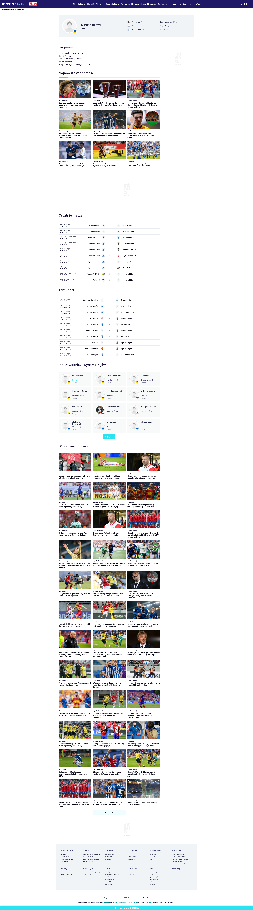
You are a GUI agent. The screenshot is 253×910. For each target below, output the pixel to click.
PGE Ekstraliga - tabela (89, 856)
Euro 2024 (64, 854)
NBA (128, 854)
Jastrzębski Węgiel (177, 861)
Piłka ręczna (89, 868)
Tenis (108, 868)
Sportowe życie (154, 877)
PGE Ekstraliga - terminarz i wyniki (92, 854)
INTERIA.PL (148, 902)
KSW (151, 859)
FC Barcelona (64, 864)
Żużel (86, 850)
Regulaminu (105, 902)
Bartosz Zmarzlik (88, 861)
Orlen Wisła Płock (88, 874)
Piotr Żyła (108, 859)
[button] (100, 4)
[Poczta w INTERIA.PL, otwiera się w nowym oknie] (245, 4)
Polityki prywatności (117, 902)
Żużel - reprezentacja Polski (91, 859)
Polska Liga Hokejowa (67, 877)
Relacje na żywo (154, 872)
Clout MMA (153, 856)
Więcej (107, 437)
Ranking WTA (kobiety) (111, 872)
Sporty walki (156, 850)
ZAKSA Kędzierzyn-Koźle (179, 864)
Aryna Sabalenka (110, 882)
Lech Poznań (64, 861)
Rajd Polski (130, 877)
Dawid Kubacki (109, 854)
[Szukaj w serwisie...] (242, 4)
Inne (152, 868)
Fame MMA (153, 854)
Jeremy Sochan (131, 856)
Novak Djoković (109, 884)
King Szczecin (131, 859)
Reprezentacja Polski (67, 874)
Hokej (64, 868)
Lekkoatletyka (154, 879)
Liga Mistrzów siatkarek (178, 856)
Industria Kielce (87, 877)
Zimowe (109, 850)
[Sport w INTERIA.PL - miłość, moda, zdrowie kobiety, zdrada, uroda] (20, 4)
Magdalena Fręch (110, 879)
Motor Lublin (87, 864)
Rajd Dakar (130, 874)
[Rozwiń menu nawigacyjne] (249, 4)
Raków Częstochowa (67, 859)
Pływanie (152, 884)
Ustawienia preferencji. (130, 902)
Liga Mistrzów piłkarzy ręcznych (92, 872)
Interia (61, 13)
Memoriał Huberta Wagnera (180, 859)
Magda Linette (109, 877)
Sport (66, 13)
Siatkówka (177, 850)
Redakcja (176, 868)
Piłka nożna (72, 13)
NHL (62, 872)
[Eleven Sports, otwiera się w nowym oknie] (33, 4)
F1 (128, 872)
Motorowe (132, 868)
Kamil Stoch (108, 856)
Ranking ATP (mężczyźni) (112, 874)
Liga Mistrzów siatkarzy (178, 854)
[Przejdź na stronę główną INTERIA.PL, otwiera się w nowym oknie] (8, 4)
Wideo (151, 874)
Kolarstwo (152, 882)
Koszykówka (133, 850)
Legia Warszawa (65, 856)
